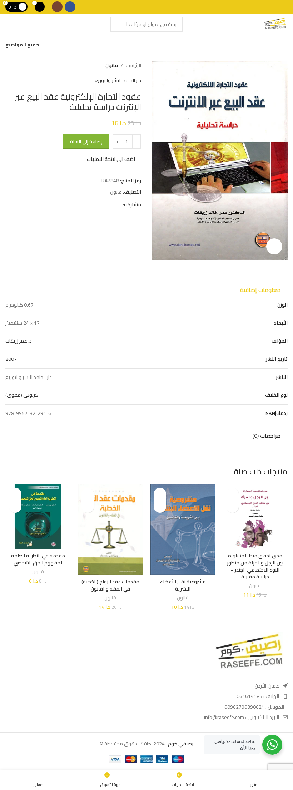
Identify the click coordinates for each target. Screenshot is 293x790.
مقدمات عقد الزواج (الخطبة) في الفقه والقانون (110, 585)
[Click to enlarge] (274, 246)
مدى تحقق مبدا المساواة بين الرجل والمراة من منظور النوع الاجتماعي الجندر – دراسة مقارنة (255, 566)
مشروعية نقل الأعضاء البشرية (183, 585)
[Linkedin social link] (94, 204)
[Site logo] (275, 24)
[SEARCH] (117, 24)
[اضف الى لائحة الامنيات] (232, 494)
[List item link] (246, 696)
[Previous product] (23, 65)
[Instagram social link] (57, 6)
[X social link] (110, 204)
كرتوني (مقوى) (21, 395)
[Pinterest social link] (102, 204)
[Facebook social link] (70, 6)
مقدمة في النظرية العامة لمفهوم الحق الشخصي (38, 559)
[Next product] (9, 65)
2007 (11, 359)
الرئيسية (133, 65)
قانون (111, 65)
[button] (232, 506)
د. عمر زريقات (18, 340)
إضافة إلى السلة (86, 141)
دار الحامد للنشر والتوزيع (118, 80)
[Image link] (248, 653)
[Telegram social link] (86, 204)
